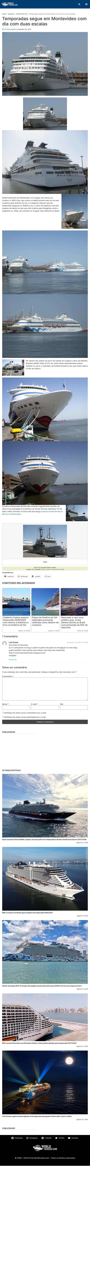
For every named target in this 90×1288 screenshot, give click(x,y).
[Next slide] (84, 609)
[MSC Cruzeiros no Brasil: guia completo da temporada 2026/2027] (45, 879)
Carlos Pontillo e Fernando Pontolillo (52, 569)
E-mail (34, 704)
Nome (5, 704)
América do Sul (21, 14)
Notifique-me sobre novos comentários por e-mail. (25, 713)
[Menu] (86, 4)
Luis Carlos (13, 642)
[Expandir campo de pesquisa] (79, 4)
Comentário (7, 676)
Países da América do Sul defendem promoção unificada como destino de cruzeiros (45, 621)
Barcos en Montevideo (11, 514)
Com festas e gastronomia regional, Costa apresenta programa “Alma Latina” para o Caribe (37, 1116)
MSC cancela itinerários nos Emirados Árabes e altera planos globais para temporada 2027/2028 (39, 1043)
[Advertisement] (45, 750)
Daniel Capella (10, 29)
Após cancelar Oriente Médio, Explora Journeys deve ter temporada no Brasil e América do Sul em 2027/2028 (44, 839)
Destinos (11, 14)
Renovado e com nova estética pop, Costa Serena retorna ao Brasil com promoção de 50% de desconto (74, 622)
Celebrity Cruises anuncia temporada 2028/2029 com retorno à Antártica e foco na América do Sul (16, 621)
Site (61, 704)
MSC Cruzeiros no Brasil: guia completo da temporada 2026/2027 (27, 913)
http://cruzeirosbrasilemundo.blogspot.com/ (27, 653)
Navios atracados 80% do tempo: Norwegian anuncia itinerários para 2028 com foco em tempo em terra (42, 986)
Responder (13, 659)
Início (4, 14)
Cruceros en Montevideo (50, 511)
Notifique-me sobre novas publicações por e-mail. (25, 717)
